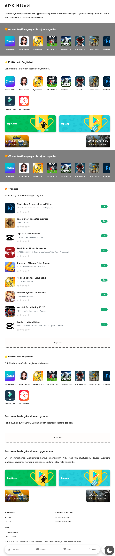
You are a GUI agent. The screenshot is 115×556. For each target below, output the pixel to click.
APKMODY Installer (63, 521)
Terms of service (11, 532)
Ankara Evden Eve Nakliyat (52, 541)
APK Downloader (62, 517)
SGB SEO (77, 541)
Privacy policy (10, 536)
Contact (8, 521)
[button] (109, 550)
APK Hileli (15, 541)
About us (8, 517)
